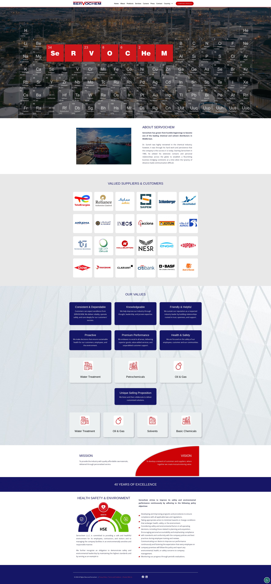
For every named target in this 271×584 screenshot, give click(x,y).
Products (130, 3)
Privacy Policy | (103, 577)
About (122, 3)
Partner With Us (127, 577)
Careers (146, 3)
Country (167, 3)
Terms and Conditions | (115, 577)
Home (116, 3)
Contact (159, 3)
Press (153, 3)
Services (138, 3)
